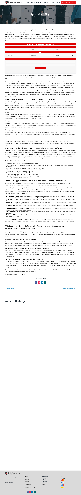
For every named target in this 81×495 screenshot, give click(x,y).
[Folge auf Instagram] (39, 282)
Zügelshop (39, 2)
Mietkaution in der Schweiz (13, 406)
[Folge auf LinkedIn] (42, 282)
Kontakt (46, 2)
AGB (44, 484)
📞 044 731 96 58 (55, 2)
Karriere (45, 479)
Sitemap (45, 482)
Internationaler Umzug (30, 487)
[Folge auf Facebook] (36, 282)
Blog (44, 478)
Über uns (45, 476)
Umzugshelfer (10, 459)
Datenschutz (15, 477)
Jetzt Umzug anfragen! (68, 2)
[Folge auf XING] (45, 282)
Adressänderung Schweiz (13, 353)
